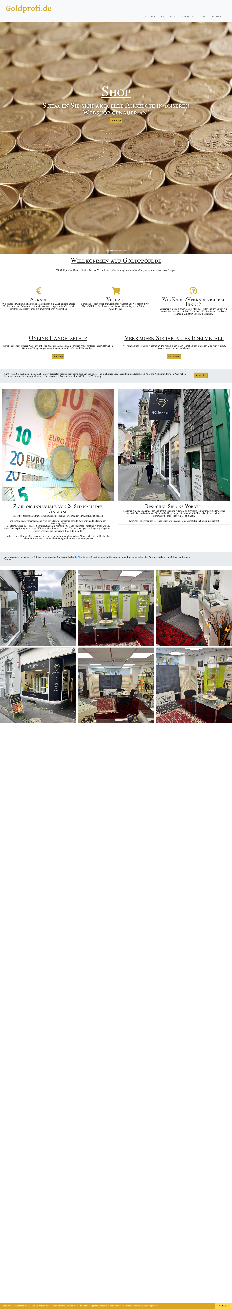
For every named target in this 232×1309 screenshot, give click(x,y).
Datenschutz (187, 16)
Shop (161, 16)
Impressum (217, 16)
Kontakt (203, 16)
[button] (17, 138)
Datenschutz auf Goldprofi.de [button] (145, 1306)
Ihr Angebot (174, 356)
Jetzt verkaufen (116, 120)
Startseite (149, 16)
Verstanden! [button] (224, 1306)
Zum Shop (58, 356)
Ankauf (172, 16)
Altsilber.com (84, 556)
